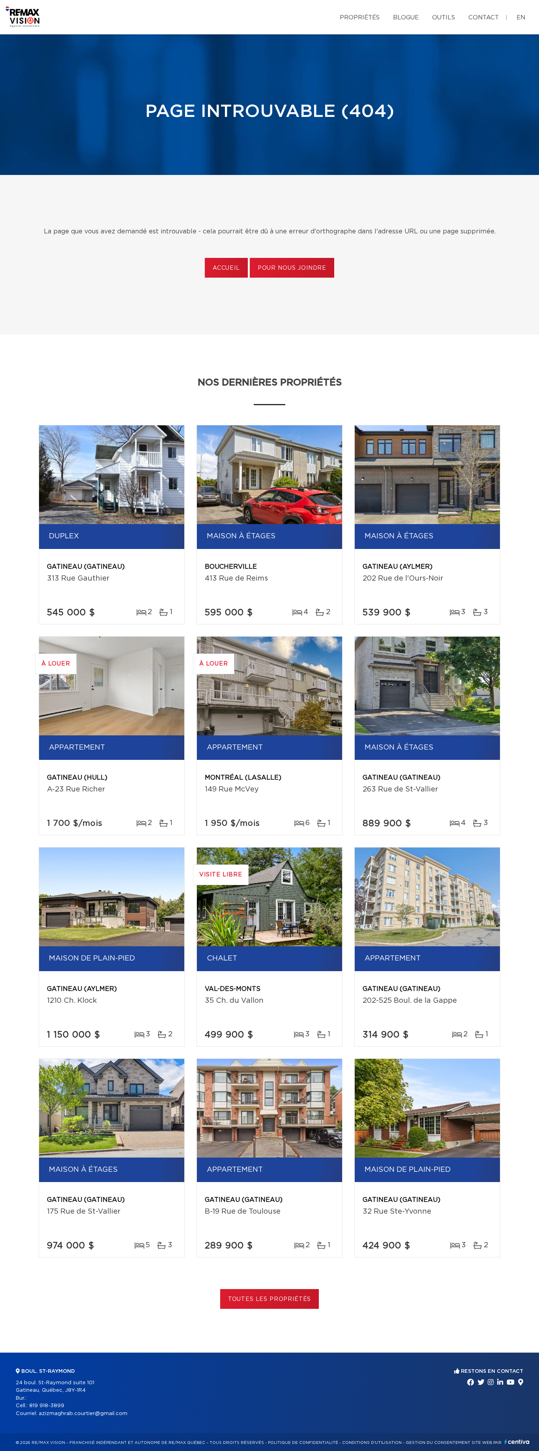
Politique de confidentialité (303, 1443)
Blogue (406, 18)
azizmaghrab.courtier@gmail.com (83, 1413)
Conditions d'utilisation (372, 1443)
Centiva (517, 1441)
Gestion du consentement (438, 1443)
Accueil (226, 268)
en (521, 18)
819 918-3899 (46, 1405)
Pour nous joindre (292, 268)
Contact (483, 18)
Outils (443, 18)
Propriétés (360, 18)
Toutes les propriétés (269, 1299)
